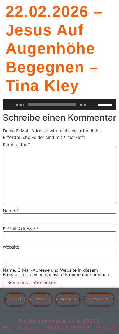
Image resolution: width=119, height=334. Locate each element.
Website (11, 247)
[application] (59, 104)
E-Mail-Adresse (20, 229)
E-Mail (107, 327)
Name (11, 210)
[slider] (105, 104)
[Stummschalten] (93, 104)
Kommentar (16, 144)
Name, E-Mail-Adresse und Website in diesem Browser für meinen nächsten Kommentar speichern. (57, 272)
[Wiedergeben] (10, 104)
